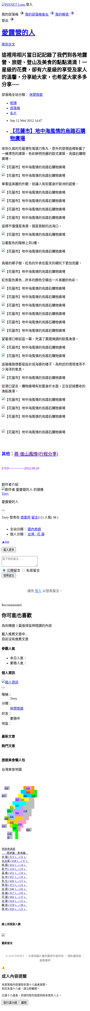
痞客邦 (26, 517)
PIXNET (19, 956)
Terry (5, 493)
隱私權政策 (74, 956)
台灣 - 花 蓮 (36, 534)
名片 (13, 113)
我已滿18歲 (10, 1002)
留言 (34, 517)
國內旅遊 (34, 529)
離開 (24, 1002)
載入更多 (8, 549)
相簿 (13, 103)
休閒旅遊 (36, 94)
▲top (5, 541)
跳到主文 (8, 44)
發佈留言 (8, 575)
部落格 (15, 108)
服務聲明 (45, 960)
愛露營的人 (18, 32)
